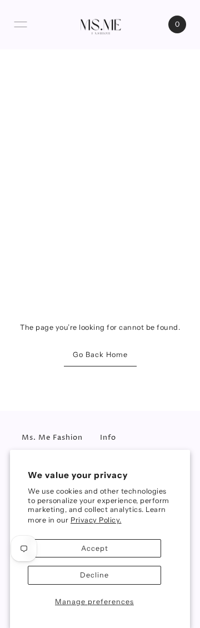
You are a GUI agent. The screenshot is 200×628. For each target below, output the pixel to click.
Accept (94, 548)
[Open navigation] (20, 24)
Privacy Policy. (96, 520)
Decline (94, 575)
